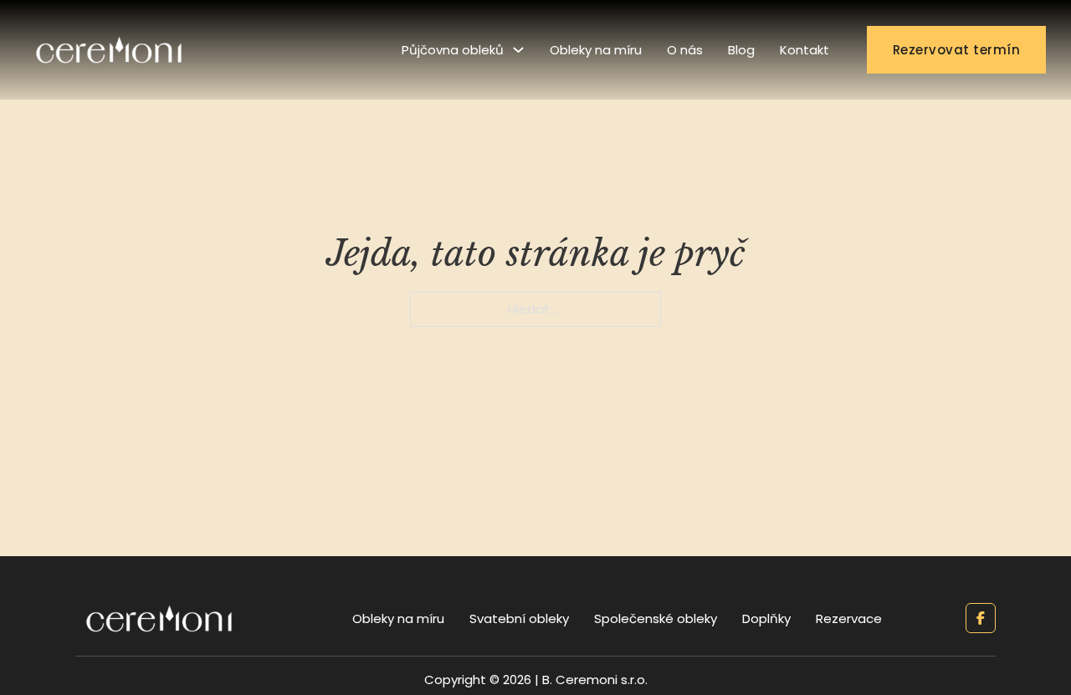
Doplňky (766, 618)
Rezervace (849, 618)
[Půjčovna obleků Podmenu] (518, 49)
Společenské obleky (655, 618)
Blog (741, 50)
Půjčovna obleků (453, 50)
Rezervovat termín (957, 50)
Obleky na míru (596, 50)
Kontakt (804, 50)
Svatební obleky (519, 618)
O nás (685, 50)
